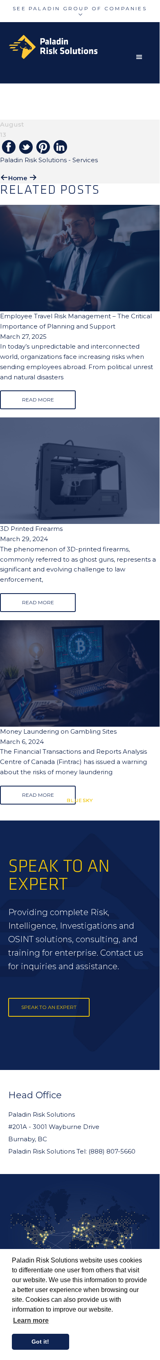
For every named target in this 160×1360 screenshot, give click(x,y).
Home (17, 178)
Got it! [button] (40, 1341)
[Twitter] (25, 147)
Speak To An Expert (49, 1007)
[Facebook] (8, 147)
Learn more (31, 1320)
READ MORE (38, 400)
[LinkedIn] (60, 147)
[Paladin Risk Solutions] (84, 46)
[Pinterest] (43, 147)
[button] (141, 57)
